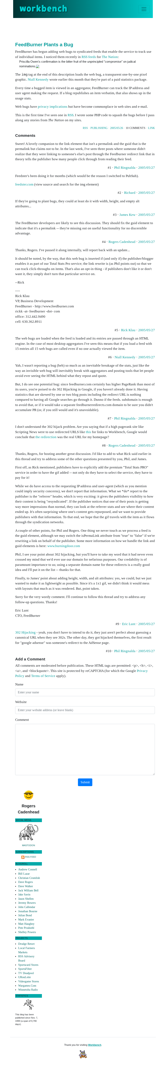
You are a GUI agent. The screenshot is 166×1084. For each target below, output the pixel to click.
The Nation (110, 57)
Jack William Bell (28, 890)
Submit (85, 782)
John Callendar (26, 907)
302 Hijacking (25, 632)
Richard (129, 193)
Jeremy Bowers (27, 902)
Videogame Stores (28, 981)
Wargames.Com (27, 985)
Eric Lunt (128, 624)
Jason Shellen (26, 898)
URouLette (24, 977)
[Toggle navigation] (144, 9)
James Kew (127, 215)
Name (19, 684)
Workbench (94, 1045)
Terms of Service (43, 676)
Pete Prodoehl (26, 927)
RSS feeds (89, 57)
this (88, 432)
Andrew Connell (27, 869)
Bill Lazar (24, 873)
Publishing (98, 128)
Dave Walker (25, 886)
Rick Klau (128, 330)
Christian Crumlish (29, 877)
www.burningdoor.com (63, 546)
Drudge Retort (26, 943)
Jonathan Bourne (27, 911)
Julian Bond (25, 915)
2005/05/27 (146, 168)
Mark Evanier (26, 919)
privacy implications (52, 107)
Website (21, 702)
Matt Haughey (26, 923)
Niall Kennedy (38, 79)
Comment (22, 720)
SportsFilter (25, 968)
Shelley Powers (27, 932)
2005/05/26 (116, 128)
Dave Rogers (25, 882)
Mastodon (28, 845)
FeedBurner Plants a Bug (44, 44)
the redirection (45, 437)
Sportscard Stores (28, 964)
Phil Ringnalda (124, 168)
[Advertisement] (89, 29)
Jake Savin (24, 894)
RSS (70, 115)
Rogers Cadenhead (122, 242)
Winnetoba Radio (28, 989)
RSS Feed (30, 857)
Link (151, 128)
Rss (85, 128)
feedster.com (24, 184)
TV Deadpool (26, 973)
